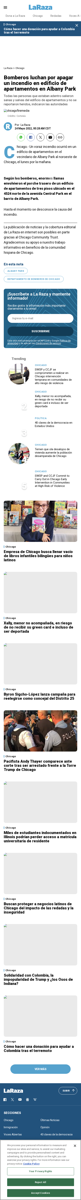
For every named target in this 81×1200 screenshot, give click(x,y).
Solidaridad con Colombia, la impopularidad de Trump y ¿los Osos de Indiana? (38, 979)
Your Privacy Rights (40, 1171)
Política (41, 418)
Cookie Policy (31, 1163)
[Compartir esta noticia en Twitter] (40, 137)
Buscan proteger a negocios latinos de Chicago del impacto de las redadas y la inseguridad (38, 908)
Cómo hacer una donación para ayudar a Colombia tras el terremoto (39, 30)
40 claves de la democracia (56, 1134)
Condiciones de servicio (48, 343)
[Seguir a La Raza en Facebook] (5, 1099)
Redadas (56, 15)
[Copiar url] (60, 137)
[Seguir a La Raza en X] (12, 1099)
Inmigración (11, 1127)
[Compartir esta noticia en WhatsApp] (21, 137)
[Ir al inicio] (19, 1090)
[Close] (75, 1146)
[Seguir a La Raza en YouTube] (20, 1099)
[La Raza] (40, 7)
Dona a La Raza (15, 15)
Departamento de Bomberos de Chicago (33, 279)
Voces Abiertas (13, 1134)
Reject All (40, 1182)
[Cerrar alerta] (77, 25)
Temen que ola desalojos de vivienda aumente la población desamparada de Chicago (53, 453)
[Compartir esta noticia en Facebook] (31, 137)
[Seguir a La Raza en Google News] (27, 1099)
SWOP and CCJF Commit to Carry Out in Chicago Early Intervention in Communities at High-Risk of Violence (52, 481)
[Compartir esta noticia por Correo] (50, 137)
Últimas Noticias (50, 1120)
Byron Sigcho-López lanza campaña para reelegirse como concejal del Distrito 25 (39, 696)
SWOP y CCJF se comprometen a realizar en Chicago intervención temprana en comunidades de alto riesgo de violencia (53, 376)
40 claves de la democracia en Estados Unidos (53, 424)
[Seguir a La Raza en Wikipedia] (35, 1099)
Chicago (38, 15)
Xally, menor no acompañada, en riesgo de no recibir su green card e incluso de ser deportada (53, 401)
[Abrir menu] (5, 7)
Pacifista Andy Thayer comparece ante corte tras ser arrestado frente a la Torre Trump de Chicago (40, 765)
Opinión (45, 1127)
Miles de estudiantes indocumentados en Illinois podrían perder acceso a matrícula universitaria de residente (40, 836)
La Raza (8, 68)
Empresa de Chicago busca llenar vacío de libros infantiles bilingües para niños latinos (38, 555)
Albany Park (15, 271)
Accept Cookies (40, 1193)
